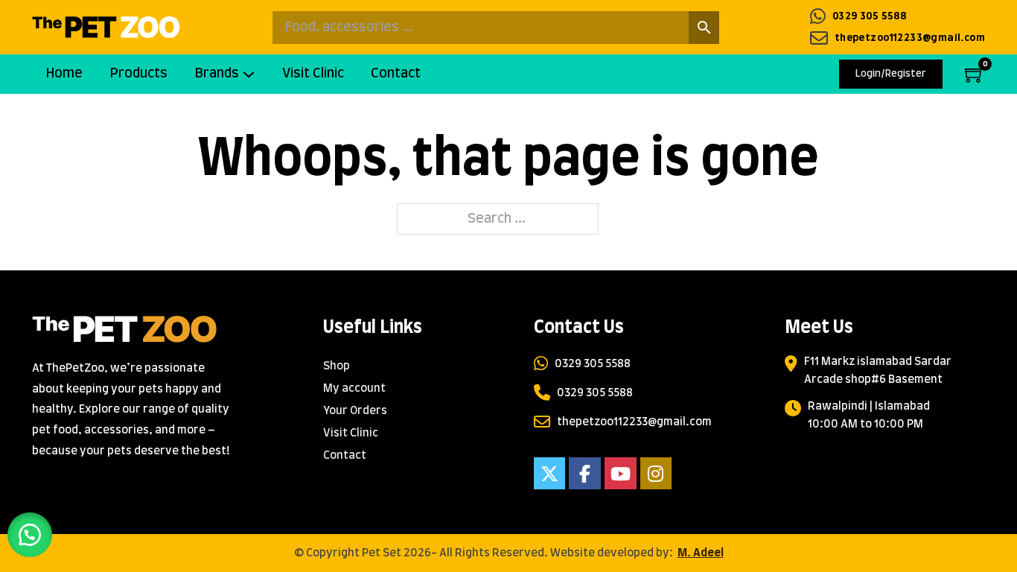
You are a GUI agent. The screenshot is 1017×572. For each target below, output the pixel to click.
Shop (336, 366)
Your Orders (355, 410)
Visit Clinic (313, 73)
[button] (29, 534)
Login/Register (890, 74)
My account (354, 388)
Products (138, 73)
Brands (216, 73)
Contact (396, 73)
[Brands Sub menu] (254, 74)
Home (64, 73)
